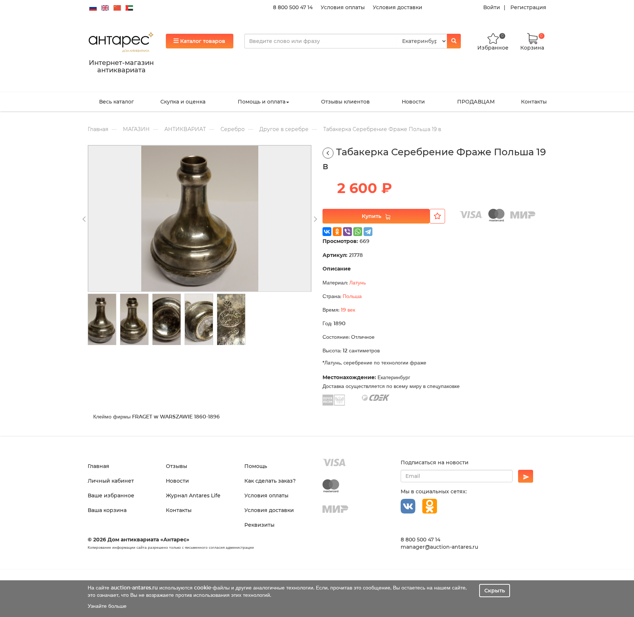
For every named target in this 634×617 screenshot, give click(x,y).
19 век (348, 309)
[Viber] (347, 231)
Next (315, 219)
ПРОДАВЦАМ (476, 101)
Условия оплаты (343, 7)
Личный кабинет (111, 481)
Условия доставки (397, 7)
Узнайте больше (107, 606)
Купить (371, 216)
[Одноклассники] (337, 231)
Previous (84, 219)
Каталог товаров (202, 41)
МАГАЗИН (136, 129)
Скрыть (494, 590)
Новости (413, 101)
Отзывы (176, 466)
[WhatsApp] (357, 231)
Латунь (357, 282)
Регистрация (528, 7)
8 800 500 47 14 (293, 7)
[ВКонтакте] (327, 231)
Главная (98, 129)
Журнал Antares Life (193, 495)
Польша (352, 296)
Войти (491, 7)
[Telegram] (368, 231)
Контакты (534, 101)
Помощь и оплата (261, 101)
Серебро (233, 129)
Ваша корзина (107, 510)
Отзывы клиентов (345, 101)
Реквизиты (259, 525)
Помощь (255, 466)
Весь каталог (116, 101)
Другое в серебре (284, 129)
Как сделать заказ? (270, 481)
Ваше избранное (111, 495)
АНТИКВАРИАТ (185, 129)
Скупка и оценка (182, 101)
